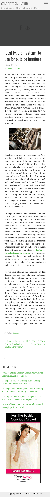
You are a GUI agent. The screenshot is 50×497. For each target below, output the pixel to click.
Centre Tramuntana (14, 3)
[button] (46, 3)
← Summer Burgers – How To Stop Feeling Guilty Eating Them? (14, 344)
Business (16, 333)
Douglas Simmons (15, 69)
